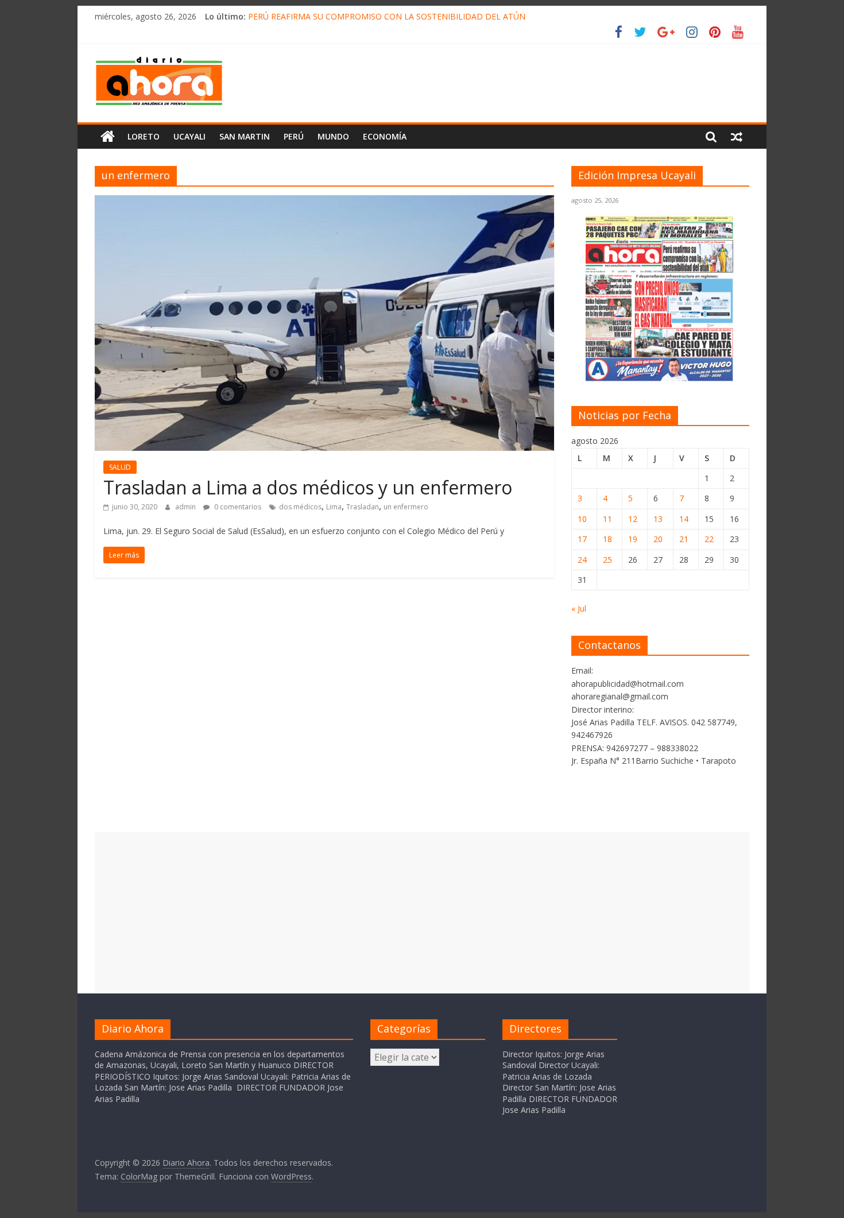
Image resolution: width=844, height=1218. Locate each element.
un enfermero (406, 507)
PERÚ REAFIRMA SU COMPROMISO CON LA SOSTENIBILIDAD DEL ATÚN (386, 16)
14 (683, 518)
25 (607, 559)
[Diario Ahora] (108, 137)
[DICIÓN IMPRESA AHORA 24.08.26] (660, 378)
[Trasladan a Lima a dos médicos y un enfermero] (324, 202)
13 (658, 518)
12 (632, 518)
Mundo (333, 136)
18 (607, 538)
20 (658, 538)
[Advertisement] (422, 912)
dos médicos (300, 507)
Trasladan (362, 507)
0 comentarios (236, 507)
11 (607, 518)
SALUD (120, 467)
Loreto (143, 136)
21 (683, 538)
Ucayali (189, 136)
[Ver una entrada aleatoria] (736, 137)
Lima (334, 507)
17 (582, 538)
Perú (294, 136)
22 (709, 538)
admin (186, 507)
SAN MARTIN (244, 136)
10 (582, 518)
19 (632, 538)
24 (582, 559)
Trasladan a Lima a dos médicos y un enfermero (307, 487)
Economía (384, 136)
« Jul (578, 608)
